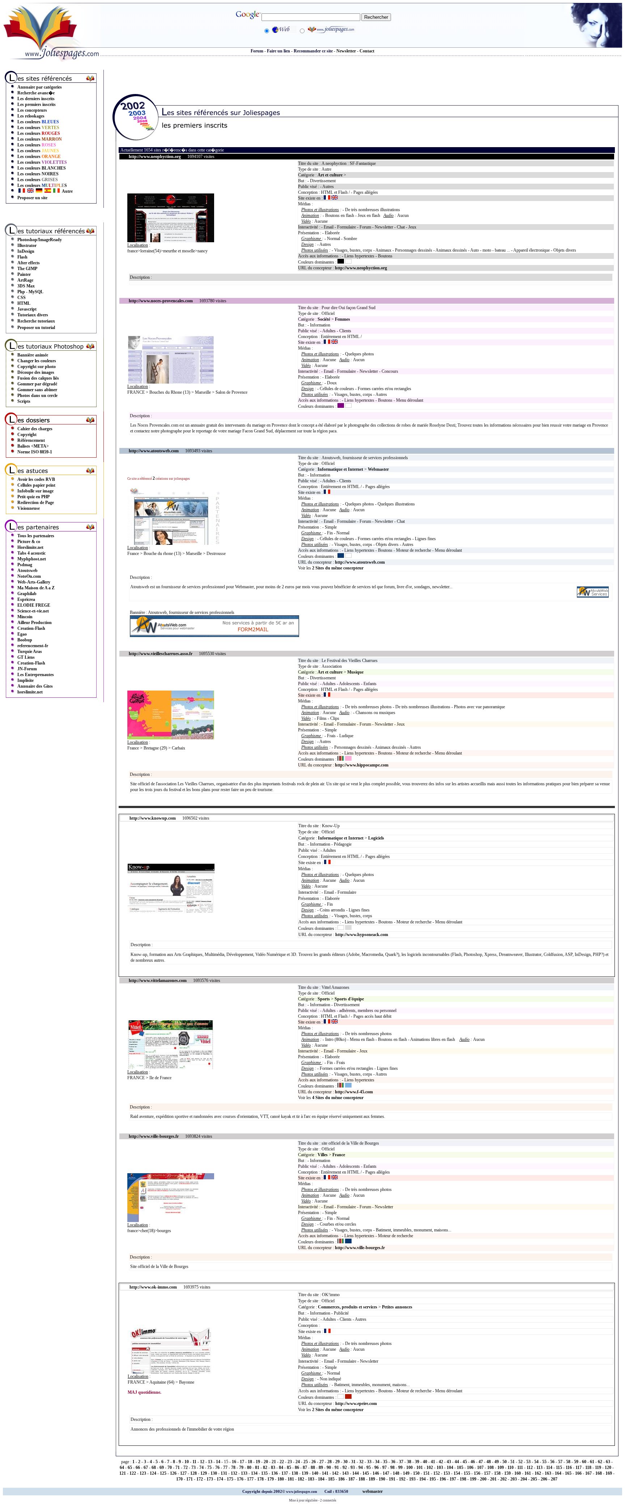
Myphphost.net (31, 558)
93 (352, 1467)
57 (560, 1461)
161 (527, 1473)
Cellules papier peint (36, 485)
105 (460, 1467)
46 (473, 1461)
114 (549, 1467)
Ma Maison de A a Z (36, 587)
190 (382, 1479)
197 (453, 1479)
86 (297, 1467)
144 (355, 1473)
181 (291, 1479)
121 (122, 1473)
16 (234, 1461)
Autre (67, 191)
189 (372, 1479)
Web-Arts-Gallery (33, 582)
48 (488, 1461)
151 (426, 1473)
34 (377, 1461)
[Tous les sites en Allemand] (39, 191)
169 (608, 1473)
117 (578, 1467)
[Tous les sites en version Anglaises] (30, 191)
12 (202, 1461)
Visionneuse (28, 508)
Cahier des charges (34, 428)
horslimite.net (30, 692)
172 (199, 1479)
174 (220, 1479)
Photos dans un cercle (37, 395)
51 (512, 1461)
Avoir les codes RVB (36, 479)
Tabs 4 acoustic (31, 553)
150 (416, 1473)
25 (305, 1461)
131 (224, 1473)
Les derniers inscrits (36, 98)
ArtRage (25, 280)
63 (608, 1461)
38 (409, 1461)
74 (201, 1467)
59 (576, 1461)
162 (538, 1473)
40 (425, 1461)
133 (244, 1473)
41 (433, 1461)
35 (385, 1461)
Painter (24, 274)
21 (274, 1461)
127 (183, 1473)
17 (242, 1461)
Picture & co (28, 541)
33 (369, 1461)
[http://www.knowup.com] (171, 911)
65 (130, 1467)
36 (393, 1461)
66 (138, 1467)
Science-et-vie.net (33, 611)
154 (457, 1473)
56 (552, 1461)
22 (282, 1461)
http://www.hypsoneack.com (361, 934)
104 (450, 1467)
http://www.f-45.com (354, 1091)
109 (500, 1467)
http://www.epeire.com (356, 1403)
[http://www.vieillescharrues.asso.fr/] (170, 737)
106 (470, 1467)
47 (481, 1461)
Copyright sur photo (36, 366)
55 (544, 1461)
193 (412, 1479)
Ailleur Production (34, 622)
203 (513, 1479)
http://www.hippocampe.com (361, 765)
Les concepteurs (32, 110)
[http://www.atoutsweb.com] (593, 596)
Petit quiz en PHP (33, 496)
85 (289, 1467)
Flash (22, 257)
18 (250, 1461)
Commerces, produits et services (347, 1307)
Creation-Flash (31, 628)
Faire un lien (278, 51)
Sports (324, 998)
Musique (355, 672)
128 (193, 1473)
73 (193, 1467)
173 (210, 1479)
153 (446, 1473)
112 (530, 1467)
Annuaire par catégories (39, 87)
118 (588, 1467)
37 (401, 1461)
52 (520, 1461)
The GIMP (27, 268)
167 (588, 1473)
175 (230, 1479)
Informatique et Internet (340, 469)
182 (301, 1479)
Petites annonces (397, 1307)
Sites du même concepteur (337, 568)
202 (503, 1479)
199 (473, 1479)
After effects (28, 262)
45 (465, 1461)
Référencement (31, 440)
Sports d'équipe (349, 998)
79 (241, 1467)
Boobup (24, 639)
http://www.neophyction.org (361, 267)
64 (122, 1467)
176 (240, 1479)
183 (311, 1479)
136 (274, 1473)
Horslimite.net (30, 547)
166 (578, 1473)
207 (554, 1479)
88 (313, 1467)
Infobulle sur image (35, 491)
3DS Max (26, 286)
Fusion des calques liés (38, 378)
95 (368, 1467)
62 (600, 1461)
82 (265, 1467)
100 (409, 1467)
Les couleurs (38, 121)
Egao (22, 634)
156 (477, 1473)
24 (298, 1461)
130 (214, 1473)
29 (337, 1461)
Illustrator (27, 245)
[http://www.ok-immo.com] (171, 1372)
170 (179, 1479)
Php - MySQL (30, 291)
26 (313, 1461)
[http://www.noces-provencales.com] (170, 382)
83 (273, 1467)
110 (510, 1467)
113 (539, 1467)
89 (321, 1467)
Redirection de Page (35, 502)
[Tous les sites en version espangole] (47, 191)
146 (376, 1473)
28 (329, 1461)
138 (295, 1473)
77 (225, 1467)
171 (189, 1479)
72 (185, 1467)
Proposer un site (32, 197)
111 (520, 1467)
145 (365, 1473)
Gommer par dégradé (37, 383)
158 (497, 1473)
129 (203, 1473)
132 (234, 1473)
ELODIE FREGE (33, 605)
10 (186, 1461)
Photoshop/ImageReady (39, 239)
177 (250, 1479)
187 (351, 1479)
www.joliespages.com (302, 1492)
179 (270, 1479)
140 (315, 1473)
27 (321, 1461)
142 (335, 1473)
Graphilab (27, 593)
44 (457, 1461)
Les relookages (30, 116)
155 (467, 1473)
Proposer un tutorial (36, 327)
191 (392, 1479)
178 (260, 1479)
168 (598, 1473)
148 (396, 1473)
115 (559, 1467)
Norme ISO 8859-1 (34, 451)
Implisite (25, 680)
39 (417, 1461)
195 (432, 1479)
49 (496, 1461)
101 (419, 1467)
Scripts (23, 401)
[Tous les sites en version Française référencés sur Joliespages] (21, 191)
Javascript (27, 309)
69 (162, 1467)
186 (341, 1479)
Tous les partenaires (35, 535)
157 (487, 1473)
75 (209, 1467)
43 (449, 1461)
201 (493, 1479)
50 (504, 1461)
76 (217, 1467)
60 (584, 1461)
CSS (21, 297)
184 (321, 1479)
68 (154, 1467)
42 (441, 1461)
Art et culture (330, 175)
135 (264, 1473)
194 (422, 1479)
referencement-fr (32, 645)
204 (523, 1479)
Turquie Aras (29, 651)
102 (429, 1467)
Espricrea (26, 599)
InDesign (25, 251)
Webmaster (378, 469)
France (338, 1154)
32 (361, 1461)
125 (163, 1473)
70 (169, 1467)
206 (544, 1479)
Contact (367, 51)
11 (194, 1461)
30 (345, 1461)
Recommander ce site (313, 51)
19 (258, 1461)
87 (305, 1467)
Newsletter (346, 51)
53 (528, 1461)
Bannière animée (32, 355)
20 (266, 1461)
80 (249, 1467)
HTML (23, 303)
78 (233, 1467)
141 (325, 1473)
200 (483, 1479)
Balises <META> (33, 446)
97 (384, 1467)
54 (536, 1461)
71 (177, 1467)
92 (345, 1467)
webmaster (372, 1491)
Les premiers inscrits (36, 104)
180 (280, 1479)
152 (436, 1473)
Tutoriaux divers (32, 314)
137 (284, 1473)
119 (598, 1467)
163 (548, 1473)
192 (402, 1479)
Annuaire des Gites (35, 686)
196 (442, 1479)
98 (392, 1467)
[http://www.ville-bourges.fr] (170, 1220)
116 (569, 1467)
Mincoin (25, 616)
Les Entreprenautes (35, 674)
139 (305, 1473)
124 (153, 1473)
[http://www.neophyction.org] (170, 240)
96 (376, 1467)
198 (463, 1479)
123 (143, 1473)
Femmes (342, 319)
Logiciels (376, 838)
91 (337, 1467)
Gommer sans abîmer (37, 389)
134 (254, 1473)
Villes (323, 1154)
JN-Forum (27, 668)
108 (490, 1467)
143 (345, 1473)
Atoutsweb (27, 570)
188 (361, 1479)
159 (507, 1473)
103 (440, 1467)
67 (146, 1467)
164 (558, 1473)
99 (400, 1467)
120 (608, 1467)
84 (281, 1467)
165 (568, 1473)
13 (210, 1461)
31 (353, 1461)
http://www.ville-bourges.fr (360, 1247)
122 (132, 1473)
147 (386, 1473)
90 (329, 1467)
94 (360, 1467)
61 (592, 1461)
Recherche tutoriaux (36, 321)
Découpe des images (35, 372)
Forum (257, 51)
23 (290, 1461)
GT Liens (26, 657)
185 (331, 1479)
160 (517, 1473)
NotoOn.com (29, 576)
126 (173, 1473)
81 (257, 1467)
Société (324, 319)
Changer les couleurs (36, 360)
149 (406, 1473)
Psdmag (24, 564)
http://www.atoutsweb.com (360, 562)
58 (568, 1461)
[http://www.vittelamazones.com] (170, 1067)
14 (218, 1461)
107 (480, 1467)
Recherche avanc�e (36, 92)
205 (534, 1479)
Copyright (27, 434)
